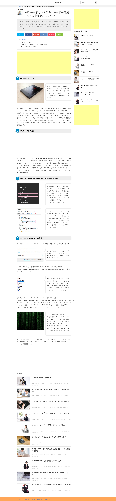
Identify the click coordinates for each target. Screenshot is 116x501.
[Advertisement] (44, 63)
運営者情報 (47, 499)
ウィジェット (26, 499)
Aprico (58, 2)
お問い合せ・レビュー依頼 (37, 499)
